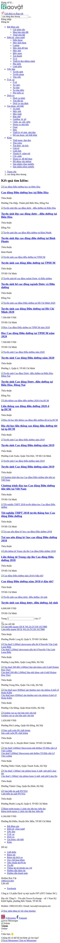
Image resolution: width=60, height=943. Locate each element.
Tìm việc (17, 77)
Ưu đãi (10, 865)
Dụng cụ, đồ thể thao (22, 159)
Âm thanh (17, 56)
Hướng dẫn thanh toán (17, 873)
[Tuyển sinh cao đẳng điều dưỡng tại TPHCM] (23, 257)
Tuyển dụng (18, 74)
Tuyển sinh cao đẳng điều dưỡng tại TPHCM (28, 262)
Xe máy (16, 85)
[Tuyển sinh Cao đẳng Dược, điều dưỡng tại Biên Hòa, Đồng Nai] (30, 376)
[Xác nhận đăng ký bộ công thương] (18, 911)
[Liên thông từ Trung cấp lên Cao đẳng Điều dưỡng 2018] (28, 551)
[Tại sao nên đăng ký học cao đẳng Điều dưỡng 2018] (26, 531)
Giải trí (16, 148)
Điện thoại (17, 40)
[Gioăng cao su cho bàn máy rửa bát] (18, 713)
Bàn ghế (17, 116)
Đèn (15, 130)
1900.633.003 (7, 881)
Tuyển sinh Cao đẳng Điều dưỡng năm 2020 (27, 357)
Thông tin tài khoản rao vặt (19, 868)
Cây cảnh (17, 156)
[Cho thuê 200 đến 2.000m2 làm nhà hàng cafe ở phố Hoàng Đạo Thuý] (30, 670)
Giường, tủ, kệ (19, 119)
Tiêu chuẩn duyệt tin (16, 862)
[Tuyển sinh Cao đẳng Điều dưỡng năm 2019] (23, 439)
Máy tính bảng (19, 42)
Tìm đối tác (18, 101)
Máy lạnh (17, 114)
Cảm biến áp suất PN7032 (13, 794)
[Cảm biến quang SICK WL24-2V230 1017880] (24, 626)
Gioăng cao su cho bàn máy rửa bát (17, 715)
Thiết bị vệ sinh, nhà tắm (24, 132)
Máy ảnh (17, 50)
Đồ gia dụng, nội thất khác (25, 135)
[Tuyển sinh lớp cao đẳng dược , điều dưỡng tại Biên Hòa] (28, 208)
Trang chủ (11, 171)
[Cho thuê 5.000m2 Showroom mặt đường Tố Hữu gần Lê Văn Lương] (30, 750)
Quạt (15, 127)
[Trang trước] (2, 622)
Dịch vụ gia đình (20, 103)
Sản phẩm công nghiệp (23, 164)
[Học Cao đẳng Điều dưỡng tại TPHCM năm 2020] (25, 327)
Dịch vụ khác (19, 98)
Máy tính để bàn (20, 48)
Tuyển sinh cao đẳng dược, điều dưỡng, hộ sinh (29, 602)
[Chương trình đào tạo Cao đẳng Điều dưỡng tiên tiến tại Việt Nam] (30, 480)
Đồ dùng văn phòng (22, 161)
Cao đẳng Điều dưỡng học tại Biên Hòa (24, 192)
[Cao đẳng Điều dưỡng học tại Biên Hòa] (20, 187)
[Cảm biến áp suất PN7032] (14, 791)
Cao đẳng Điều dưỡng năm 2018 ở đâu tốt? (27, 581)
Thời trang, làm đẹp (22, 140)
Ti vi (15, 58)
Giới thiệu (11, 852)
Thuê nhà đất (19, 35)
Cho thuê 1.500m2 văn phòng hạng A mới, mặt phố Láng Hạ (29, 776)
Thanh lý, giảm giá (21, 153)
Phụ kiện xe (18, 93)
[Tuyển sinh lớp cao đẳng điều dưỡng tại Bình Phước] (26, 232)
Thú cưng (17, 143)
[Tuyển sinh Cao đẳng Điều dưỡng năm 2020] (23, 352)
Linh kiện (17, 66)
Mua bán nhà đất (20, 32)
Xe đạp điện (18, 90)
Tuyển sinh (18, 71)
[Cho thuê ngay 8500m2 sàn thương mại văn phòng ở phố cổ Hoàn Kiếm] (30, 692)
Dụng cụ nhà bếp (21, 124)
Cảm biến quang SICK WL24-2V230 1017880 (23, 629)
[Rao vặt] (12, 9)
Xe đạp (16, 87)
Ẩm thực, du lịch (20, 145)
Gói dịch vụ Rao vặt (14, 13)
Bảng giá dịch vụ (15, 857)
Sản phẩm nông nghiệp (23, 166)
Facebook (11, 888)
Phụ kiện (17, 64)
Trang (4, 618)
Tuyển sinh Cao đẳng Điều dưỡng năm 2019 (27, 445)
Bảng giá (11, 854)
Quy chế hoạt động (16, 860)
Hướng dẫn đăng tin (16, 870)
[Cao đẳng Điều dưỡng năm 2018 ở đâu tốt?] (22, 575)
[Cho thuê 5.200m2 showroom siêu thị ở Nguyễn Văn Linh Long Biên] (30, 647)
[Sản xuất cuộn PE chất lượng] (15, 730)
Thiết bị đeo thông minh (24, 61)
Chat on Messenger (27, 940)
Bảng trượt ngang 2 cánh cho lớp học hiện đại (22, 811)
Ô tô (15, 82)
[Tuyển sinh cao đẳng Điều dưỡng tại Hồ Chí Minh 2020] (28, 303)
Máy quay (17, 53)
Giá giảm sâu (19, 29)
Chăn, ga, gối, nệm (21, 122)
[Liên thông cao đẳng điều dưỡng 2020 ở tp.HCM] (25, 400)
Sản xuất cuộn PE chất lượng (14, 733)
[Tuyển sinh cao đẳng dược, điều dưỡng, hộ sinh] (24, 597)
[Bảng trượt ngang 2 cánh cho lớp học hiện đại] (23, 808)
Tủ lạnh (16, 108)
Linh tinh (17, 151)
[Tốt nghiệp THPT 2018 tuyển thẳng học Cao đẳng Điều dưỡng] (30, 507)
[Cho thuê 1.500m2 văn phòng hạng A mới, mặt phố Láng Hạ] (30, 773)
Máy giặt (17, 111)
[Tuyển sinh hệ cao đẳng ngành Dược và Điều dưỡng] (26, 278)
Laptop (16, 45)
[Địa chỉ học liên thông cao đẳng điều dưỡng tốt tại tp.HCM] (29, 420)
